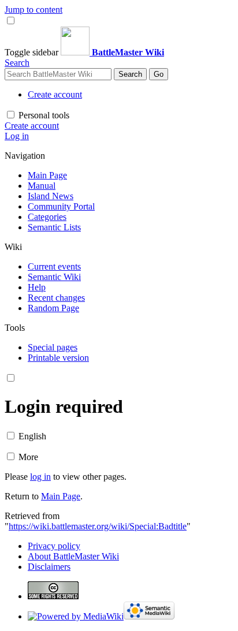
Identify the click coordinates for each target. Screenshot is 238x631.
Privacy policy (54, 546)
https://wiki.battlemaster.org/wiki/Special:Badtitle (98, 526)
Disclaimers (49, 567)
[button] (33, 52)
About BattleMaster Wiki (73, 556)
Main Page (60, 496)
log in (40, 476)
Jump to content (33, 9)
